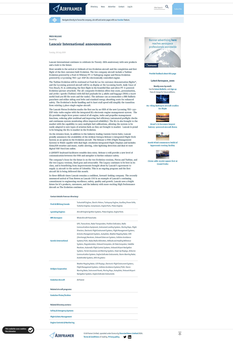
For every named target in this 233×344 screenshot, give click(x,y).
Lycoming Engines (57, 212)
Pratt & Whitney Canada (60, 204)
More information (10, 331)
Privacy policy (113, 337)
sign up (173, 89)
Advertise (111, 6)
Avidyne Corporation (58, 269)
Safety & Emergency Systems (61, 311)
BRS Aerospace (56, 218)
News (103, 6)
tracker (121, 20)
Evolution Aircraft (57, 280)
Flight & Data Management (61, 316)
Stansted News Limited (128, 333)
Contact (121, 6)
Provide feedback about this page (162, 73)
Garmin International (59, 241)
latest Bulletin (160, 89)
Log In (130, 6)
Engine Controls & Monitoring (62, 322)
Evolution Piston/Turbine (60, 295)
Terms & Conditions (91, 337)
